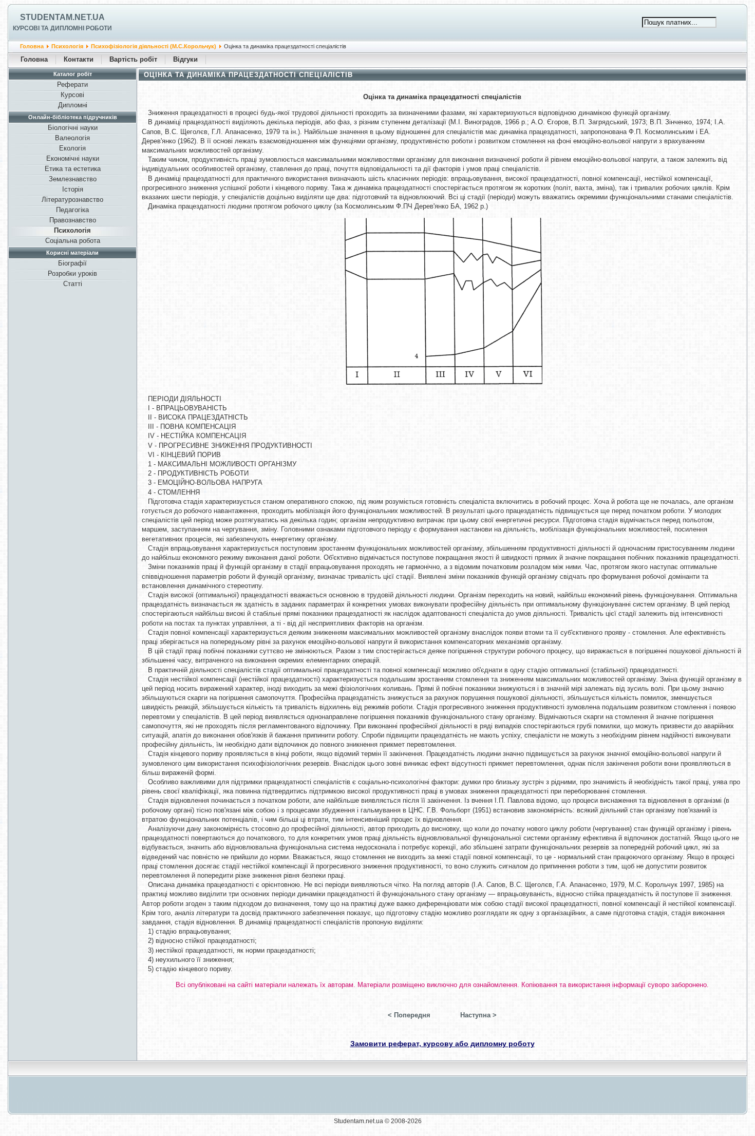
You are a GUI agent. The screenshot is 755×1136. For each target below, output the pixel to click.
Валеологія (72, 138)
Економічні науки (72, 158)
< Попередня (409, 1015)
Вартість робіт (133, 59)
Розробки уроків (72, 273)
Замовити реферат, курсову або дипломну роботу (442, 1043)
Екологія (72, 148)
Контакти (78, 59)
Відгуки (185, 59)
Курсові (72, 95)
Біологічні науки (73, 127)
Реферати (72, 84)
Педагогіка (72, 210)
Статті (72, 284)
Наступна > (478, 1015)
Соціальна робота (72, 240)
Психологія (67, 46)
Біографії (72, 263)
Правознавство (72, 220)
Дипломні (72, 105)
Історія (72, 189)
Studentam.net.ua (62, 17)
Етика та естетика (73, 169)
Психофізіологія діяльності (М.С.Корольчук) (153, 46)
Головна (32, 46)
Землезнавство (73, 179)
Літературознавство (72, 199)
